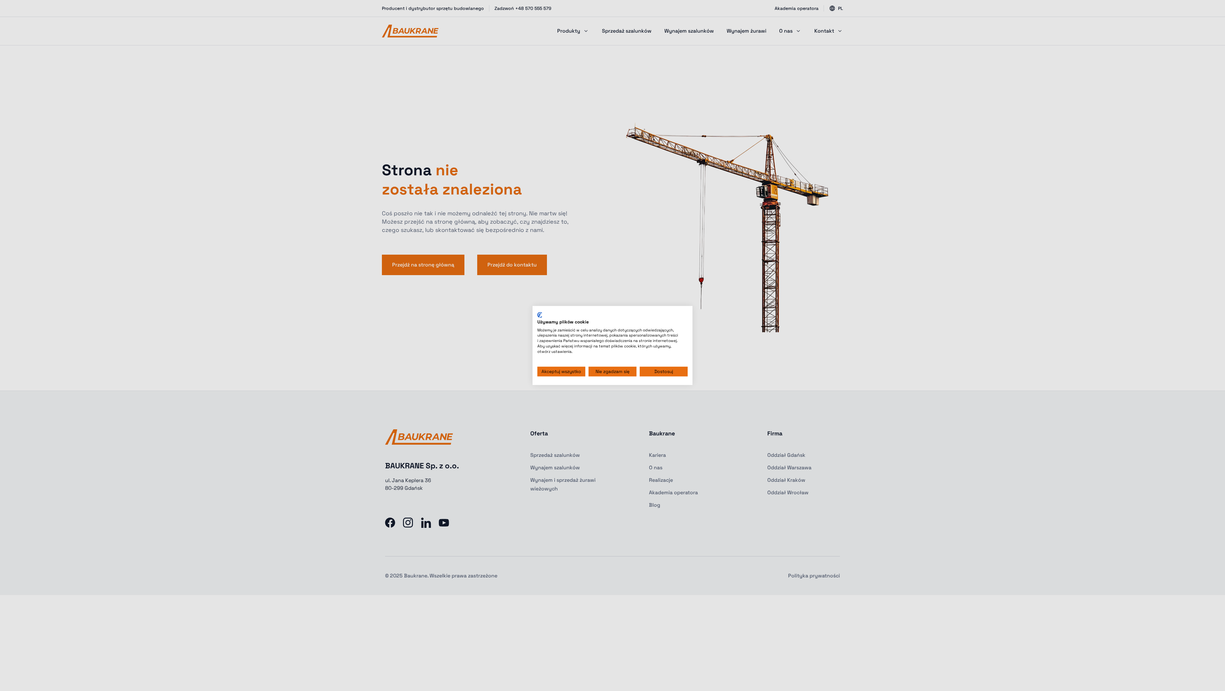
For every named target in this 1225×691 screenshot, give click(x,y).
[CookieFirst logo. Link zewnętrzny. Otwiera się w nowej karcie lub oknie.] (539, 315)
